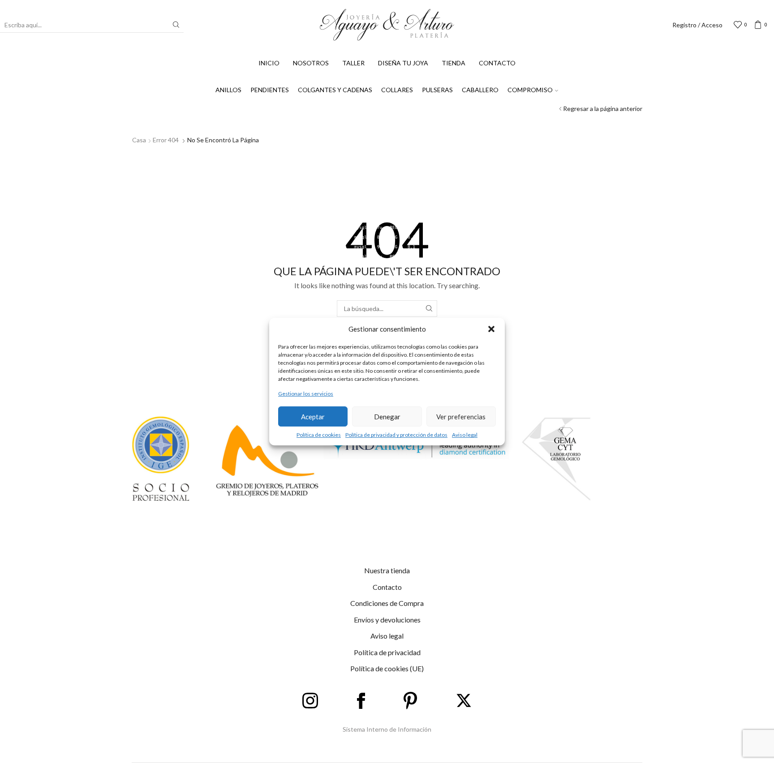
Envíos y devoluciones (387, 619)
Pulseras (437, 90)
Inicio (269, 63)
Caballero (480, 90)
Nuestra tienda (387, 570)
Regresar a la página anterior (602, 108)
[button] (491, 328)
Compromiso (530, 90)
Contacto (497, 63)
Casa (139, 140)
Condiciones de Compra (387, 603)
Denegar (387, 417)
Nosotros (311, 63)
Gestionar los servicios (305, 393)
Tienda (453, 63)
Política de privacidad (387, 652)
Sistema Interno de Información (387, 729)
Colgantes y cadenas (335, 90)
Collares (397, 90)
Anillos (228, 90)
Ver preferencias (461, 417)
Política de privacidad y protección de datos (396, 434)
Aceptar (313, 417)
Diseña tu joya (403, 63)
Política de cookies (319, 434)
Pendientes (269, 90)
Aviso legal (464, 434)
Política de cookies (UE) (387, 668)
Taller (353, 63)
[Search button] (176, 24)
